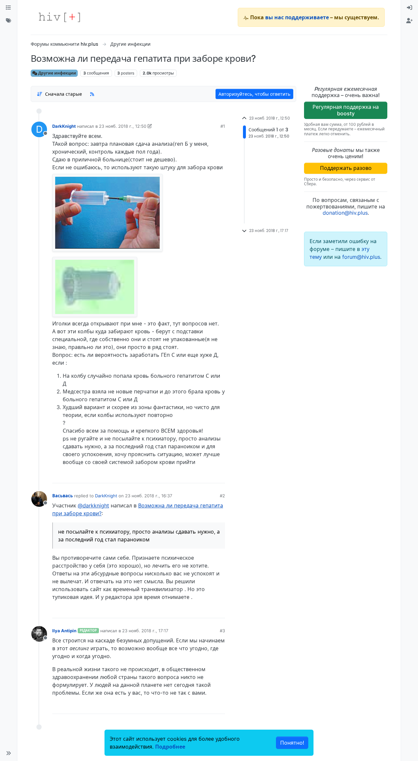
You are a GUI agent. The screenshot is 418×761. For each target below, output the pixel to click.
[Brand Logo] (59, 17)
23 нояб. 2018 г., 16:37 (148, 495)
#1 (222, 126)
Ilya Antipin (64, 630)
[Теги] (8, 21)
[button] (8, 753)
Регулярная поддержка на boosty (346, 110)
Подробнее (170, 746)
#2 (222, 495)
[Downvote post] (207, 475)
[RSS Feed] (92, 94)
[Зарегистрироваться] (409, 21)
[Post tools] (219, 475)
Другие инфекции (56, 73)
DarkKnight (64, 126)
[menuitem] (409, 8)
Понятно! (292, 742)
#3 (222, 630)
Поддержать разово (346, 168)
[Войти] (409, 8)
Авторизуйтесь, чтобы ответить (254, 94)
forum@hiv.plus (361, 257)
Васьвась (62, 495)
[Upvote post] (185, 475)
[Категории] (8, 8)
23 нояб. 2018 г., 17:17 (145, 630)
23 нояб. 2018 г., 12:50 (122, 126)
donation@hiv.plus (345, 212)
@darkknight (93, 505)
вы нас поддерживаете (297, 17)
